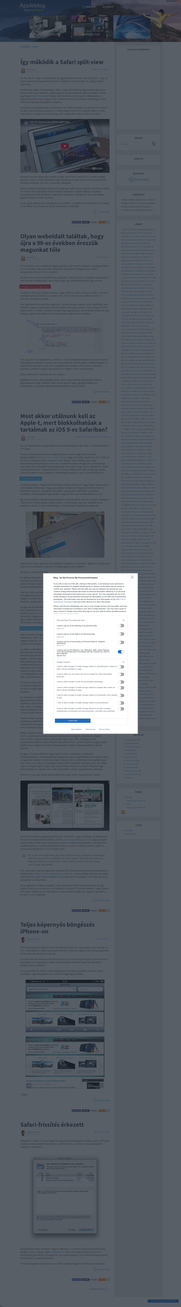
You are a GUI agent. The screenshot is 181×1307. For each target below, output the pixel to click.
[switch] (121, 625)
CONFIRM (72, 721)
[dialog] (90, 653)
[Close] (133, 578)
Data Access (90, 729)
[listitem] (90, 620)
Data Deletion (76, 729)
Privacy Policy (104, 729)
